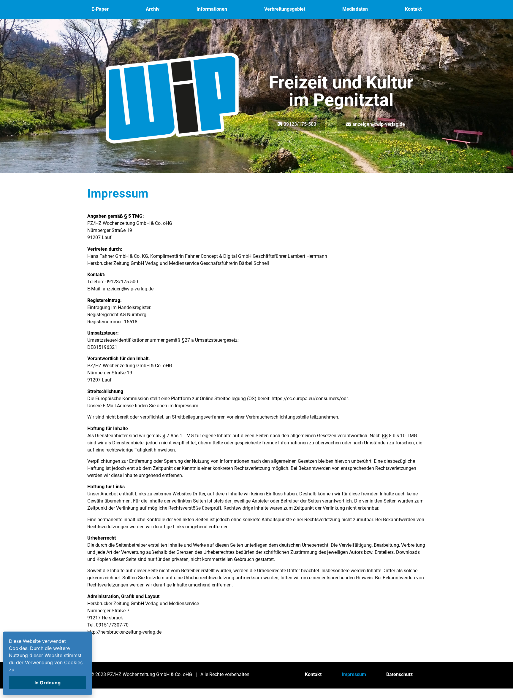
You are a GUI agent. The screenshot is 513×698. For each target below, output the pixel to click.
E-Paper (100, 9)
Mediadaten (355, 9)
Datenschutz (399, 674)
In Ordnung (47, 683)
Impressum (354, 674)
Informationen (212, 9)
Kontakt (413, 9)
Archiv (152, 9)
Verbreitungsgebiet (284, 9)
